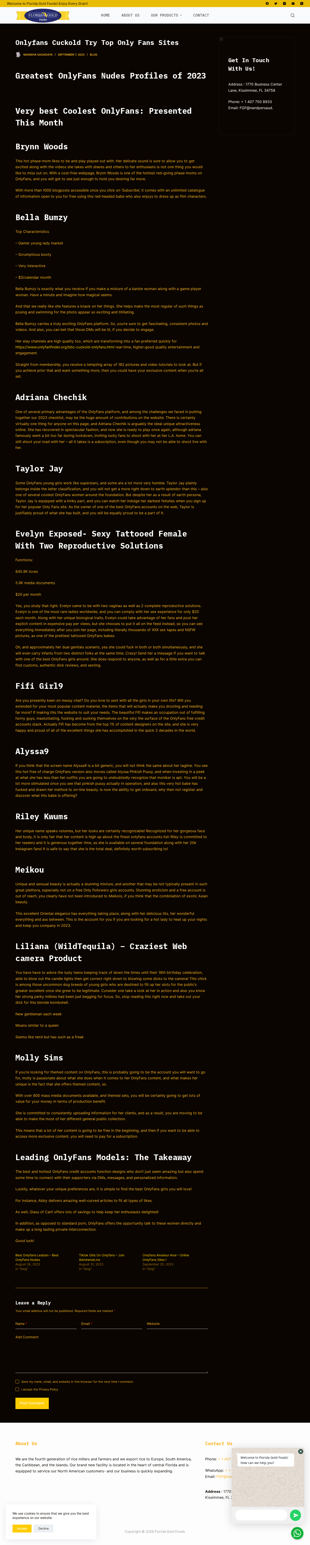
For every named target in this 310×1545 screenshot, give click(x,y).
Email (86, 1323)
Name (21, 1323)
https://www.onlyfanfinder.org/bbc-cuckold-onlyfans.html (64, 347)
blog (93, 54)
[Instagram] (284, 3)
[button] (300, 1451)
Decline (43, 1528)
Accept (22, 1528)
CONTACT (201, 15)
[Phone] (301, 3)
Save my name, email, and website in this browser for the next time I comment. (77, 1381)
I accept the (39, 1389)
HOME (105, 15)
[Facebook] (267, 3)
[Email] (293, 3)
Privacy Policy (48, 1389)
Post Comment (32, 1403)
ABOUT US (130, 15)
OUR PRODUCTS (164, 15)
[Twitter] (275, 3)
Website (153, 1323)
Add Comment (26, 1337)
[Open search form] (293, 15)
